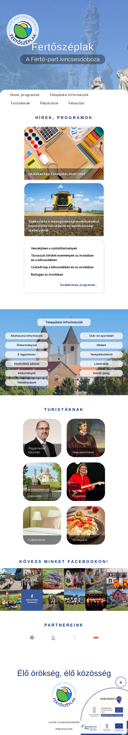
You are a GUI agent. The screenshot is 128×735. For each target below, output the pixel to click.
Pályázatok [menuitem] (49, 103)
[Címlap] (23, 30)
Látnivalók (101, 363)
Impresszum (64, 728)
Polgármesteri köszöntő (37, 450)
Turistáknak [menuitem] (20, 103)
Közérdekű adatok (26, 363)
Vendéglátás (80, 539)
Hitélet (101, 345)
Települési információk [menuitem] (69, 95)
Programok (79, 496)
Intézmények (27, 373)
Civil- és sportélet (101, 335)
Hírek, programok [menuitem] (25, 95)
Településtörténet (83, 452)
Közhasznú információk (27, 335)
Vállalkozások (26, 382)
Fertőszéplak (63, 47)
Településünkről (101, 354)
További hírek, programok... (78, 285)
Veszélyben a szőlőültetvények (54, 248)
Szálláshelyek (36, 539)
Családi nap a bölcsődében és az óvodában (62, 267)
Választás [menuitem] (76, 103)
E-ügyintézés (27, 354)
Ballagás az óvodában (47, 274)
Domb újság (101, 373)
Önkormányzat (27, 345)
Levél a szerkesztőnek (64, 722)
